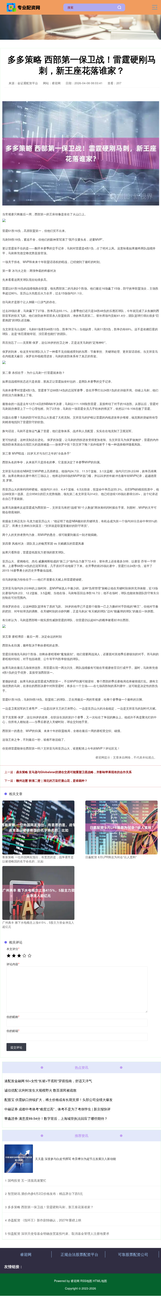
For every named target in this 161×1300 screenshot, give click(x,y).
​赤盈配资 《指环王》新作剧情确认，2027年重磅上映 (44, 1220)
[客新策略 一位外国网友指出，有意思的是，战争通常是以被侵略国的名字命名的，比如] (38, 827)
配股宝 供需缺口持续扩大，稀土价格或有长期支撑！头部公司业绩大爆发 (58, 1099)
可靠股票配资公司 (133, 1254)
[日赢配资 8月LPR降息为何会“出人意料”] (121, 827)
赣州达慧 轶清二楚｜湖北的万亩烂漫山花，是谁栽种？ (51, 780)
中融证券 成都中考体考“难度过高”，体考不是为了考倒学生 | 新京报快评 (57, 1109)
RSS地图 (86, 1281)
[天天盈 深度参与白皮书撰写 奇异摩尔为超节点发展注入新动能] (18, 1158)
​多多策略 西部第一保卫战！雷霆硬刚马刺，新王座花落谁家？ (50, 1207)
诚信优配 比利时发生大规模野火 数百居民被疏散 (40, 1090)
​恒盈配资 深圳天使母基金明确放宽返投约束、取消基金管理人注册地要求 (58, 1233)
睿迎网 (25, 1254)
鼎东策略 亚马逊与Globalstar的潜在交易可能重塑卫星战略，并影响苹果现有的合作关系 (74, 772)
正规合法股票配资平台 (79, 1254)
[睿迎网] (23, 7)
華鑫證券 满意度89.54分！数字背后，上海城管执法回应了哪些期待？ (56, 1118)
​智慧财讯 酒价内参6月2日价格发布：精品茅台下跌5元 (45, 1193)
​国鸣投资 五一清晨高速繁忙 (27, 1180)
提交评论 (16, 1047)
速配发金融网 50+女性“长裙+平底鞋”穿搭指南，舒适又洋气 (48, 1080)
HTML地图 (100, 1281)
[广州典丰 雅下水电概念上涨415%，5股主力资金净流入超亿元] (38, 892)
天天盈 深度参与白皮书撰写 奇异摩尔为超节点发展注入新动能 (75, 1159)
